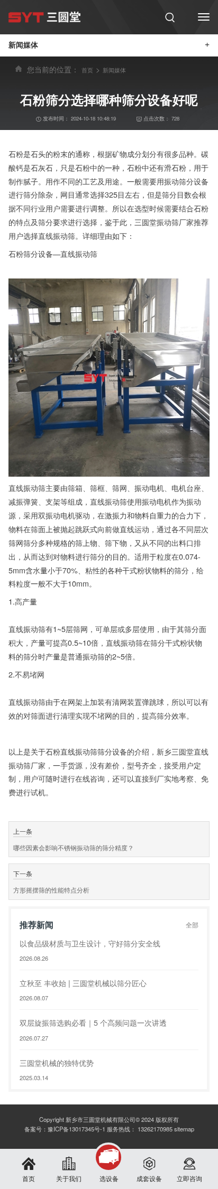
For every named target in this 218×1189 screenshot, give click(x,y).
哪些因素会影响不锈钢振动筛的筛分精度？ (73, 847)
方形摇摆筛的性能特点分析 (51, 889)
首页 (87, 70)
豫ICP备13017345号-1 (76, 1129)
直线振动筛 (27, 701)
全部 (192, 924)
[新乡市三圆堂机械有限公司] (44, 17)
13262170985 (155, 1129)
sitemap (184, 1129)
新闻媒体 (114, 70)
